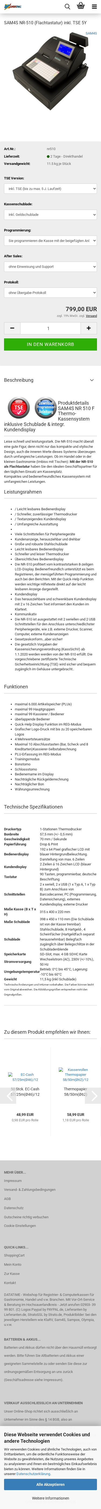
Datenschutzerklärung (33, 1474)
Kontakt (10, 1283)
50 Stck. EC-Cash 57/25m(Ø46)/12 (25, 1092)
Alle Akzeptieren (50, 1484)
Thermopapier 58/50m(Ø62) (75, 1092)
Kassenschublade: (18, 204)
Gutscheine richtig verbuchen (26, 1217)
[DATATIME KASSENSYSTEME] (11, 6)
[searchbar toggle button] (67, 6)
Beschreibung (18, 380)
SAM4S (91, 33)
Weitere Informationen (50, 1498)
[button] (12, 328)
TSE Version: (14, 178)
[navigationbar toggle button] (94, 6)
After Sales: (13, 256)
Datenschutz (13, 1208)
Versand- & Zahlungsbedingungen (29, 1190)
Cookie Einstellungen (20, 1226)
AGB (7, 1199)
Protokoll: (11, 282)
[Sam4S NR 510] (50, 71)
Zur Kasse (12, 1274)
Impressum (13, 1181)
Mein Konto (12, 1264)
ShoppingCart (14, 1255)
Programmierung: (17, 230)
